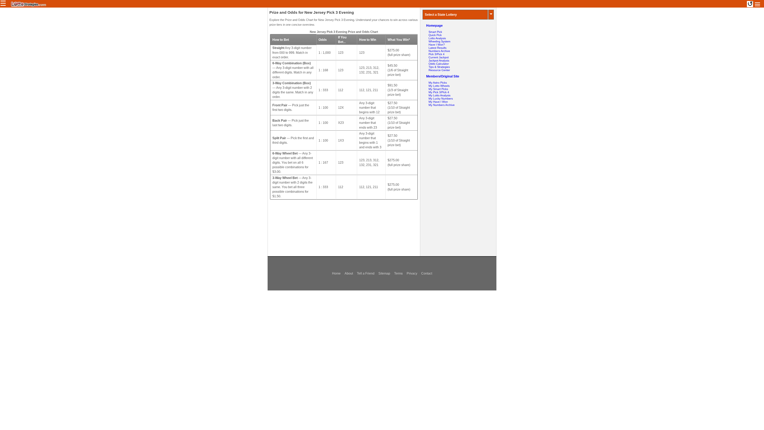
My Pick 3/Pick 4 (439, 92)
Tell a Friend (365, 273)
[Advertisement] (344, 230)
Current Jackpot (439, 57)
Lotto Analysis (437, 38)
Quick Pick (435, 35)
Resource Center (439, 70)
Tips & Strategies (439, 66)
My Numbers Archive (442, 105)
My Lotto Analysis (439, 95)
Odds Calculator (439, 63)
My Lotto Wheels (439, 85)
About (349, 273)
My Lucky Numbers (441, 98)
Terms (398, 273)
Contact (426, 273)
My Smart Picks (438, 89)
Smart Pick (435, 31)
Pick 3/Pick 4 (436, 54)
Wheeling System (439, 41)
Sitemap (384, 273)
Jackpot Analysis (439, 60)
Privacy (412, 273)
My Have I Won (438, 101)
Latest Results (437, 47)
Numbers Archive (439, 51)
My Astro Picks (438, 82)
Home (336, 273)
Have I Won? (437, 44)
